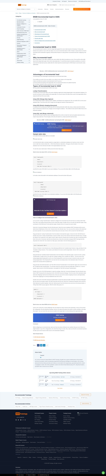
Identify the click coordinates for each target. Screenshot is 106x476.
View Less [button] (18, 454)
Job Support (64, 1)
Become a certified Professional (82, 9)
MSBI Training (68, 119)
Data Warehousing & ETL (22, 32)
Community (39, 457)
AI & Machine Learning (21, 20)
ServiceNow (18, 442)
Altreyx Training (52, 415)
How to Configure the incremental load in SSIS (45, 40)
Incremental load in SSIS (40, 29)
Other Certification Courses (50, 450)
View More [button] (39, 431)
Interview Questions (66, 457)
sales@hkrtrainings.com (44, 474)
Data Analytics (33, 442)
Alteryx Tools (18, 406)
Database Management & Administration (22, 35)
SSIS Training (70, 71)
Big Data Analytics (20, 21)
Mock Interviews (60, 459)
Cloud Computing (20, 28)
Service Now (19, 60)
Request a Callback (31, 474)
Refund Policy (44, 459)
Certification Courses (21, 27)
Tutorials (50, 457)
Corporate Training (56, 1)
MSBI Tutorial (54, 304)
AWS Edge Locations (33, 406)
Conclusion (37, 42)
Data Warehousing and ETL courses (27, 449)
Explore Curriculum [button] (66, 130)
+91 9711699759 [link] (20, 417)
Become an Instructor (72, 1)
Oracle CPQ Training (39, 421)
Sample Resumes (57, 457)
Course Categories (53, 4)
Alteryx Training (38, 417)
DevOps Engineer (25, 442)
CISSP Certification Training (45, 430)
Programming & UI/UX (21, 53)
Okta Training (37, 415)
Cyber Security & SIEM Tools (23, 30)
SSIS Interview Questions (39, 336)
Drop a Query (21, 474)
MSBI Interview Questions (39, 340)
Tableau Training (66, 421)
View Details (59, 388)
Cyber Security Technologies (60, 406)
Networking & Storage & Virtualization (22, 46)
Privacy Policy (75, 457)
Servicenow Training (53, 423)
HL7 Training (18, 397)
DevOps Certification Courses (41, 449)
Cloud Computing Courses (70, 447)
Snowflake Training (67, 419)
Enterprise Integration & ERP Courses (67, 449)
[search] (60, 5)
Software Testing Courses (51, 452)
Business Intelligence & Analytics (29, 13)
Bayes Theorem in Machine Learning (46, 406)
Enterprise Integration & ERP (22, 41)
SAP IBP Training (75, 397)
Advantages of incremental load (42, 34)
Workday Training (38, 423)
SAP (18, 58)
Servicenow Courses (40, 452)
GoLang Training (52, 419)
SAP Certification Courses (30, 452)
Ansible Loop (25, 406)
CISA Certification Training (21, 430)
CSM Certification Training (69, 430)
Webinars (45, 457)
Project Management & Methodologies (21, 56)
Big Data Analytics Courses (34, 447)
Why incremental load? (40, 31)
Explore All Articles (85, 403)
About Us (19, 457)
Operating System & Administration (21, 49)
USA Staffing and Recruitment (84, 1)
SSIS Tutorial (54, 152)
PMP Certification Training (57, 430)
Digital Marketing (20, 39)
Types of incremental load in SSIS (42, 36)
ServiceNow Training (53, 421)
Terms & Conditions (84, 457)
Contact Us (25, 457)
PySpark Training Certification (41, 397)
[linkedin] (44, 345)
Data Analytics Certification (39, 437)
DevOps (18, 37)
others (18, 51)
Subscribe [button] (51, 213)
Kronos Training (66, 415)
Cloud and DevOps (41, 442)
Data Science (30, 437)
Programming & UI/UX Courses (63, 450)
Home (17, 13)
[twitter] (41, 345)
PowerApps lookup (71, 406)
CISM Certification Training (32, 430)
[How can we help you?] (103, 472)
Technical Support (52, 459)
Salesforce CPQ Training (53, 397)
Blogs (20, 13)
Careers (34, 457)
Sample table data (39, 38)
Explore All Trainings (85, 394)
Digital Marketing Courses (53, 449)
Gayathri (40, 21)
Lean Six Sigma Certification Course (27, 431)
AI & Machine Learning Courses (22, 447)
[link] (47, 345)
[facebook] (38, 345)
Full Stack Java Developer (21, 437)
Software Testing (20, 62)
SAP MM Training (84, 397)
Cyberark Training (52, 417)
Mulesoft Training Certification (27, 397)
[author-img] (35, 21)
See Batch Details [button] (60, 320)
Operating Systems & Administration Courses (34, 450)
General (18, 43)
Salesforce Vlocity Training (65, 397)
